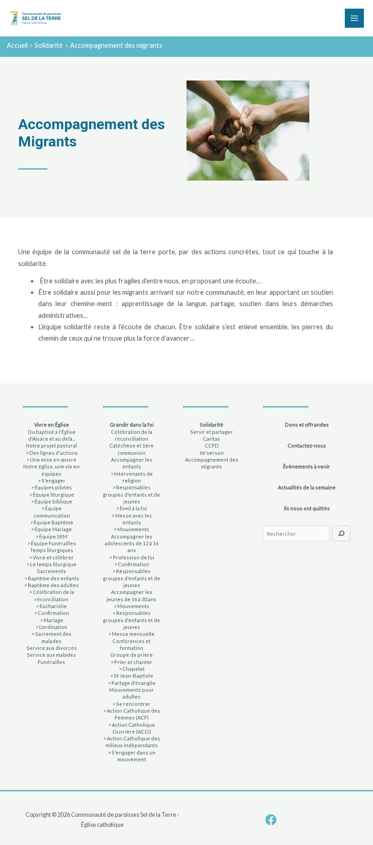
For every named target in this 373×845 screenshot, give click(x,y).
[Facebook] (271, 819)
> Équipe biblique (51, 501)
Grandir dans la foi (132, 425)
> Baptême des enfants (51, 578)
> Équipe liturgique (51, 495)
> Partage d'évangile (132, 683)
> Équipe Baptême (51, 522)
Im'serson (212, 453)
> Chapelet (132, 669)
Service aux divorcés (51, 648)
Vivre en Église (51, 425)
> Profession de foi (131, 557)
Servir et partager (211, 432)
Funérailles (51, 662)
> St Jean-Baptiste (131, 676)
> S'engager (52, 480)
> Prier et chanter (131, 662)
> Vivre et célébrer (51, 557)
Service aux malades (51, 655)
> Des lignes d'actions (51, 453)
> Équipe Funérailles (51, 543)
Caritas (211, 439)
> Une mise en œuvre (51, 460)
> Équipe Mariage (51, 529)
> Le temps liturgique (51, 564)
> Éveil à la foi (131, 508)
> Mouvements (131, 529)
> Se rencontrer (131, 704)
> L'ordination (51, 627)
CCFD (212, 445)
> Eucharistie (51, 606)
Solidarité (211, 425)
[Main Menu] (354, 18)
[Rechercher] (341, 533)
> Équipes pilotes (51, 487)
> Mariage (51, 620)
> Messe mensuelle (131, 634)
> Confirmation (51, 613)
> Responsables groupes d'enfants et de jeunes (131, 494)
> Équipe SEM (51, 536)
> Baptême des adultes (51, 585)
